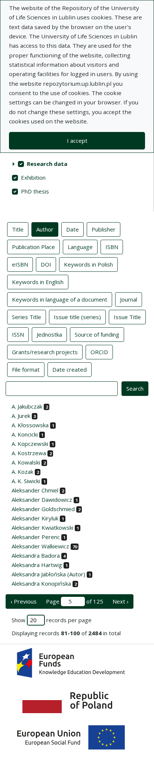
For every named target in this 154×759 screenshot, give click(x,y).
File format (26, 369)
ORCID (99, 352)
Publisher (104, 229)
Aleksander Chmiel (35, 490)
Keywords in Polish (88, 264)
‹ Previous (23, 601)
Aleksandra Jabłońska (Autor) (48, 574)
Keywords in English (38, 282)
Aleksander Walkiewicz (40, 546)
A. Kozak (22, 471)
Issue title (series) (77, 317)
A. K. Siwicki (26, 481)
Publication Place (33, 247)
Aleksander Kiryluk (35, 518)
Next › (121, 601)
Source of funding (97, 334)
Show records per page (52, 620)
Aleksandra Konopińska (41, 583)
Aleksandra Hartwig (37, 565)
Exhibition (33, 177)
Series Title (26, 317)
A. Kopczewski (30, 443)
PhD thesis (35, 191)
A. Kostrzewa (29, 453)
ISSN (18, 334)
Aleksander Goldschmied (43, 509)
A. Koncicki (25, 434)
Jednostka (49, 334)
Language (80, 247)
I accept (77, 140)
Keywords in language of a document (59, 299)
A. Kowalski (26, 462)
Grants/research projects (45, 352)
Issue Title (127, 317)
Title (18, 229)
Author (44, 229)
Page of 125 (74, 601)
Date (72, 229)
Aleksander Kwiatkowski (42, 527)
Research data (47, 163)
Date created (69, 369)
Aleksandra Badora (36, 555)
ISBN (111, 247)
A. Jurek (21, 415)
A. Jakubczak (27, 406)
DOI (46, 264)
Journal (128, 299)
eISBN (20, 264)
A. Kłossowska (30, 425)
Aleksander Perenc (36, 537)
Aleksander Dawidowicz (42, 499)
